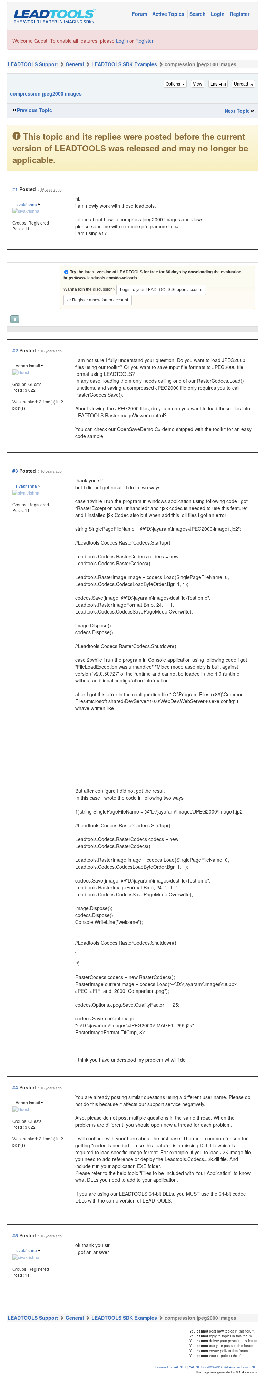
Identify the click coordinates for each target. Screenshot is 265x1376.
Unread (241, 84)
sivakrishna (26, 204)
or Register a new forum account (97, 300)
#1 (15, 189)
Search (198, 13)
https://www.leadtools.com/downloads (100, 278)
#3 (15, 470)
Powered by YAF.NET (170, 1367)
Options (173, 84)
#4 (15, 1087)
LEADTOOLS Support (33, 64)
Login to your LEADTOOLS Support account (161, 289)
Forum (140, 13)
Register (239, 13)
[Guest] (20, 371)
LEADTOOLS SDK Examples (124, 64)
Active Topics (169, 13)
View (197, 84)
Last (214, 84)
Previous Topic (34, 110)
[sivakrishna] (25, 210)
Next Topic (237, 110)
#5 (15, 1235)
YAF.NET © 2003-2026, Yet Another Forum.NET (223, 1367)
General (75, 64)
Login (218, 13)
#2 (15, 350)
